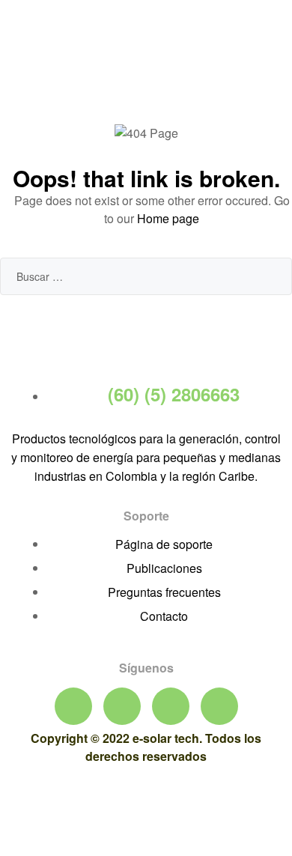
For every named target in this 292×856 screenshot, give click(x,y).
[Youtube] (122, 706)
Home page (168, 218)
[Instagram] (219, 706)
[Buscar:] (146, 276)
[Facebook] (73, 706)
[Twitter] (170, 706)
